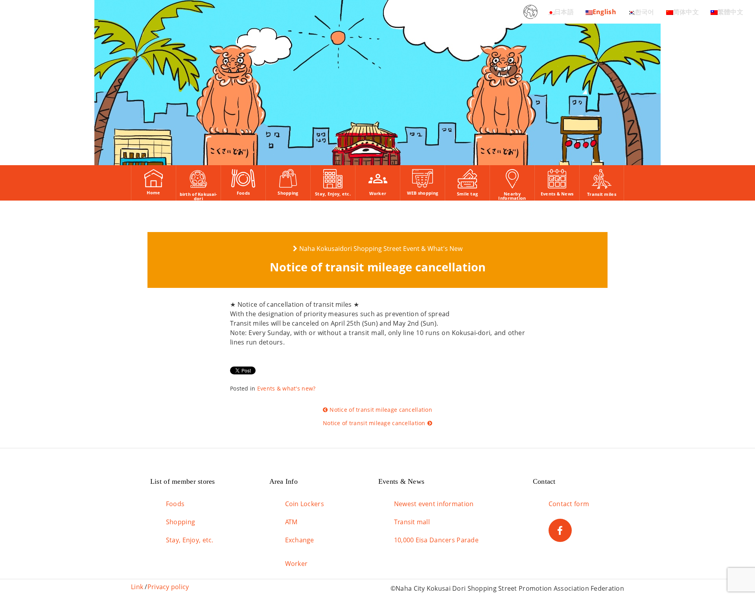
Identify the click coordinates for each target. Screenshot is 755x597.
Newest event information (434, 503)
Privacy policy (168, 586)
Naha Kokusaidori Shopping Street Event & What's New (380, 248)
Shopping (180, 522)
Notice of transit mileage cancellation (381, 409)
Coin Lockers (304, 503)
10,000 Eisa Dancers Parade (436, 540)
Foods (175, 503)
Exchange (299, 540)
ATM (291, 522)
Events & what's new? (286, 388)
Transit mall (412, 522)
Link (137, 586)
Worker (296, 563)
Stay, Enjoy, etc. (190, 540)
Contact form (569, 503)
